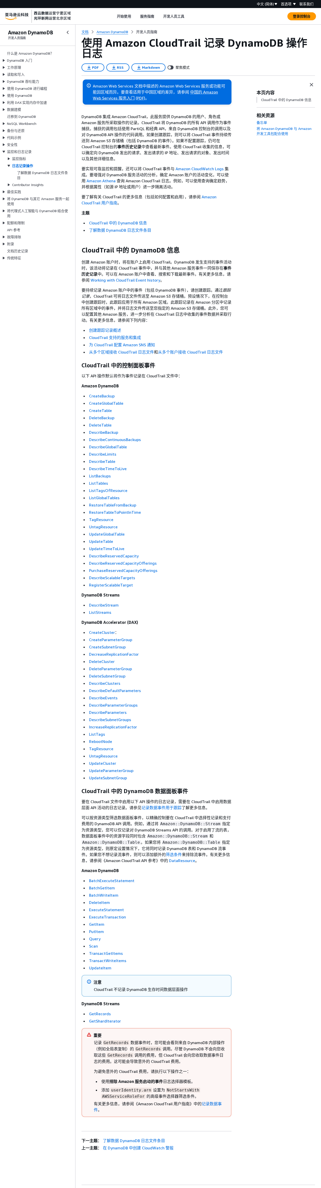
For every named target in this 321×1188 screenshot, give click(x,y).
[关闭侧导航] (67, 32)
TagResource (101, 519)
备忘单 (262, 122)
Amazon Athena (101, 180)
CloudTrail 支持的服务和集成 (115, 337)
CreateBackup (102, 395)
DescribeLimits (102, 454)
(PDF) (140, 98)
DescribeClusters (104, 683)
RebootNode (100, 741)
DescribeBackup (103, 432)
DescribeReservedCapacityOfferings (123, 563)
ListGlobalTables (104, 497)
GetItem (96, 924)
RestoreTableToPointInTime (115, 512)
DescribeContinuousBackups (115, 439)
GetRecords (100, 1013)
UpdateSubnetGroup (108, 777)
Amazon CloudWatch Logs (200, 168)
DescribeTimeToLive (108, 468)
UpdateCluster (102, 763)
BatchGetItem (102, 887)
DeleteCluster (102, 661)
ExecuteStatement (106, 909)
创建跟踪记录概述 (105, 330)
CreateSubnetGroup (107, 646)
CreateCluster (102, 632)
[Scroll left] (113, 16)
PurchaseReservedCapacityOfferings (123, 570)
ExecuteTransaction (107, 916)
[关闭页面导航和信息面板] (311, 85)
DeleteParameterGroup (110, 668)
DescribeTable (102, 461)
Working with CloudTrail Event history (125, 280)
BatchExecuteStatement (111, 880)
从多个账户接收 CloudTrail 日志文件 (190, 352)
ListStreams (100, 612)
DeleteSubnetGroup (107, 675)
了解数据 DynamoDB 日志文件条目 (120, 230)
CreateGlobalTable (106, 403)
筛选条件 (174, 854)
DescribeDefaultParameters (115, 690)
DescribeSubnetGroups (110, 719)
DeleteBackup (101, 417)
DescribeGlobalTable (108, 446)
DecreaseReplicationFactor (114, 654)
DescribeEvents (103, 697)
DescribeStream (104, 605)
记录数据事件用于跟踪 (161, 807)
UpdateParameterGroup (111, 770)
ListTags (97, 734)
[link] (146, 31)
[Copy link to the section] (77, 250)
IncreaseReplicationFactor (113, 726)
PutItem (96, 931)
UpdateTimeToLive (106, 548)
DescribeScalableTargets (112, 577)
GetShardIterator (105, 1021)
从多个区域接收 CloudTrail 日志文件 (121, 352)
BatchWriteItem (103, 895)
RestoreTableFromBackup (112, 504)
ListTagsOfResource (108, 490)
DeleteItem (99, 902)
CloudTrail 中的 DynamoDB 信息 (118, 222)
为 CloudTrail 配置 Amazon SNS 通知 (122, 344)
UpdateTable (101, 541)
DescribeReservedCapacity (114, 555)
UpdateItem (100, 967)
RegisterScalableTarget (111, 584)
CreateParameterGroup (110, 639)
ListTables (98, 483)
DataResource (182, 860)
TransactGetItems (106, 953)
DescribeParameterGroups (113, 705)
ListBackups (100, 475)
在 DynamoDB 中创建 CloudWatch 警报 (138, 1147)
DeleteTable (100, 425)
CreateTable (100, 410)
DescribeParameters (108, 712)
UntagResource (103, 526)
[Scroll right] (188, 16)
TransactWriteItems (107, 960)
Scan (93, 946)
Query (95, 938)
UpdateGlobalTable (107, 534)
